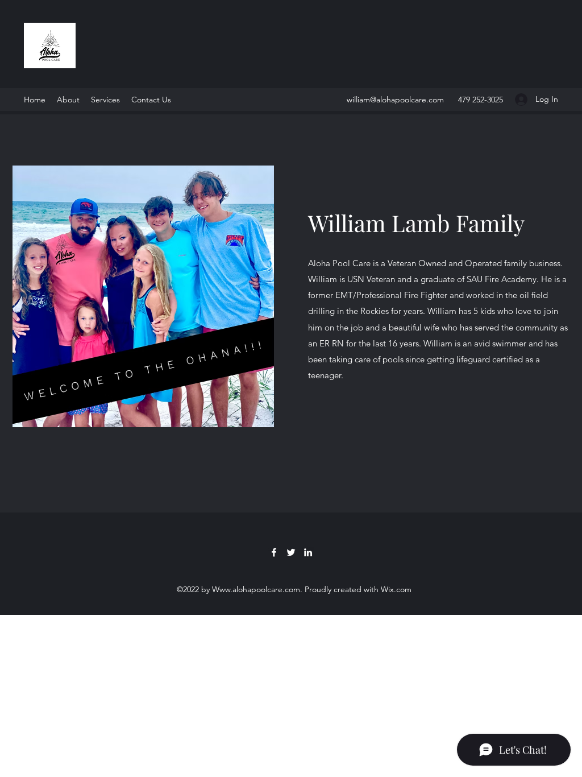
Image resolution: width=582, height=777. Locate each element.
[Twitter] (291, 552)
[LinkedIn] (308, 552)
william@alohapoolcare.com (395, 99)
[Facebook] (274, 552)
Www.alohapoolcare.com (256, 589)
